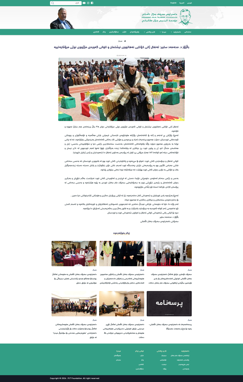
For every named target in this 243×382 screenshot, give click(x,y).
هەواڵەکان (117, 356)
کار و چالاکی (150, 32)
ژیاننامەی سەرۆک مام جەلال (180, 356)
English (173, 3)
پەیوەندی (186, 369)
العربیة (181, 3)
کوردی (189, 3)
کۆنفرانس (163, 360)
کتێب (124, 32)
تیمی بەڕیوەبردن (183, 364)
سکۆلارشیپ (114, 32)
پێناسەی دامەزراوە (183, 360)
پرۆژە (164, 369)
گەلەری (96, 32)
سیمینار (163, 356)
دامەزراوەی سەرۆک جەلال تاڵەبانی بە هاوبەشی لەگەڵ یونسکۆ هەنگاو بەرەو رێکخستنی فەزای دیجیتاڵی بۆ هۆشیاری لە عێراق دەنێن (74, 279)
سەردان (118, 360)
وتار (104, 32)
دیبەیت (164, 364)
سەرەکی (187, 32)
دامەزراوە (177, 32)
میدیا (164, 32)
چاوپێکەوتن (134, 32)
